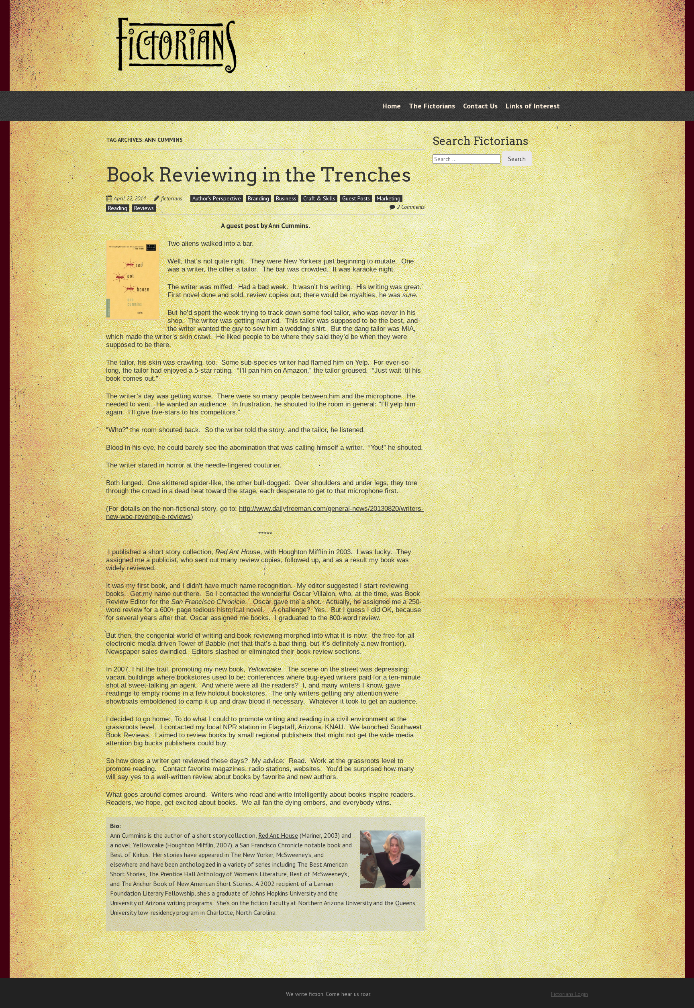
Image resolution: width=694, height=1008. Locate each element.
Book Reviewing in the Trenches (258, 174)
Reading (117, 208)
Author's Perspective (216, 198)
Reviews (144, 208)
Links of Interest (533, 105)
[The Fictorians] (176, 67)
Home (391, 105)
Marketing (388, 198)
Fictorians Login (569, 994)
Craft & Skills (319, 198)
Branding (258, 198)
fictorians (171, 198)
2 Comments (411, 206)
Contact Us (480, 105)
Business (286, 198)
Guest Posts (356, 198)
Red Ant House (278, 835)
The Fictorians (432, 105)
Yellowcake (148, 845)
